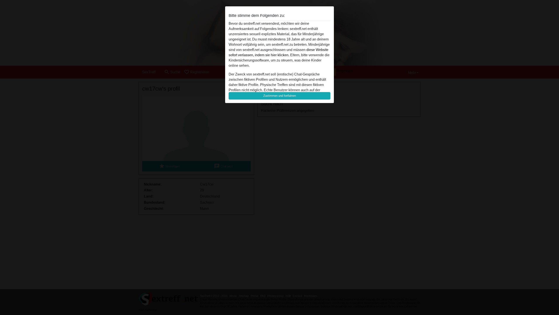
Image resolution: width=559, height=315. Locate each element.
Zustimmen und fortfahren (279, 95)
